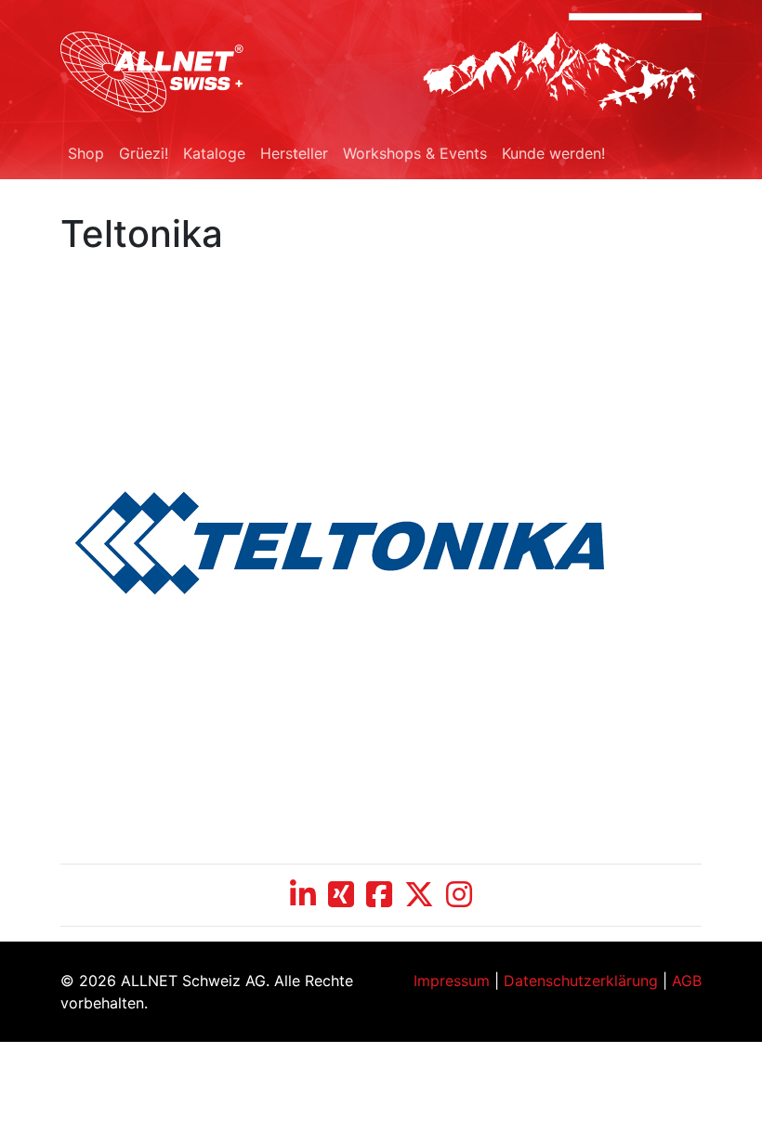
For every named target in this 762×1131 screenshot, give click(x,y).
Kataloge (214, 153)
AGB (687, 980)
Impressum (452, 980)
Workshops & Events (415, 153)
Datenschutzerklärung (581, 980)
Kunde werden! (553, 153)
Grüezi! (143, 153)
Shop (86, 153)
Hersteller (294, 153)
